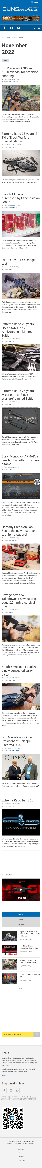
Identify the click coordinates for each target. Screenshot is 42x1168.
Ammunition (14, 207)
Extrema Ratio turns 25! (18, 800)
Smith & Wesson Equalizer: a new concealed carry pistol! (20, 670)
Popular (21, 919)
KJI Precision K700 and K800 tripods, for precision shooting (20, 72)
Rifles (12, 269)
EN (35, 2)
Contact (21, 1153)
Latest (25, 914)
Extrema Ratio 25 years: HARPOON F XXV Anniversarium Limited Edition (18, 329)
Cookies (21, 1164)
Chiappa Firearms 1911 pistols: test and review (28, 961)
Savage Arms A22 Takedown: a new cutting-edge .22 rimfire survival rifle (19, 600)
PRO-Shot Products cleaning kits (30, 975)
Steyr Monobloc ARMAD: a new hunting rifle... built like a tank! (20, 460)
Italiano (5, 60)
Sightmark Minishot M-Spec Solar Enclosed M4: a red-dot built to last (30, 934)
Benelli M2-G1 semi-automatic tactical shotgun (29, 947)
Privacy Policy (21, 1160)
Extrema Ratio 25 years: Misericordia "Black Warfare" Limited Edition (18, 394)
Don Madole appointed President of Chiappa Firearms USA (17, 741)
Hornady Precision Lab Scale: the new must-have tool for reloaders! (19, 530)
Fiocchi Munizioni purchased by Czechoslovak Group (21, 198)
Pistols (12, 680)
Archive (21, 924)
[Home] (21, 8)
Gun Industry (14, 750)
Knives (12, 147)
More (21, 988)
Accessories (14, 81)
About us (21, 1149)
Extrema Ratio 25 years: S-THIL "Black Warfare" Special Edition (20, 137)
